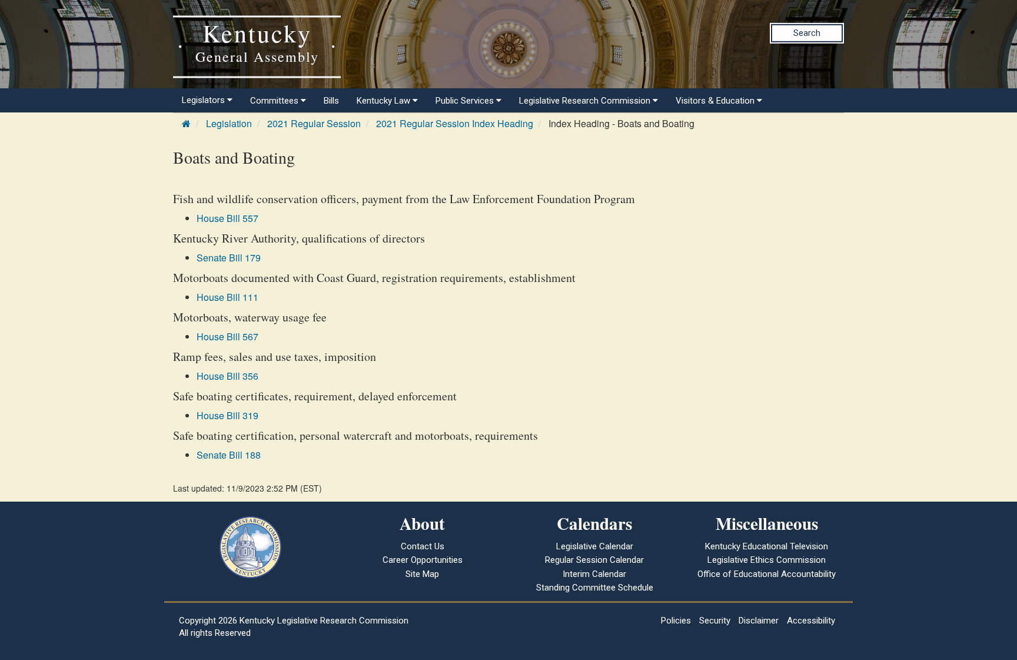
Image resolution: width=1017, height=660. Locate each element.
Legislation (229, 123)
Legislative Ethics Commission (766, 560)
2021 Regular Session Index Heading (454, 123)
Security (714, 620)
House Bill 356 (227, 376)
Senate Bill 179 (229, 257)
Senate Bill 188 (229, 455)
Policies (676, 620)
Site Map (422, 574)
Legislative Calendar (594, 546)
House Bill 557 (227, 218)
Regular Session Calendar (594, 560)
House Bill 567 (227, 336)
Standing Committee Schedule (594, 587)
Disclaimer (759, 620)
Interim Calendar (594, 574)
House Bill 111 (227, 297)
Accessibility (811, 620)
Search (806, 33)
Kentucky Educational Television (766, 546)
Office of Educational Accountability (766, 574)
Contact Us (422, 546)
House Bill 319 (227, 415)
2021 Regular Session (314, 123)
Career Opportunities (423, 560)
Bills (331, 100)
